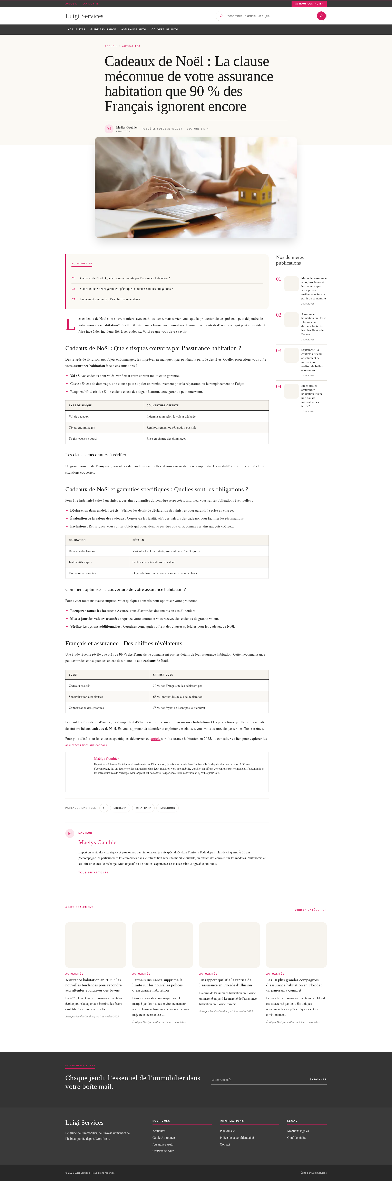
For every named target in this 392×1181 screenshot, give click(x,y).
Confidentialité (296, 1137)
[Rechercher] (321, 15)
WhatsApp (143, 808)
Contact (225, 1144)
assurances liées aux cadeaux (86, 744)
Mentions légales (298, 1131)
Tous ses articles (93, 872)
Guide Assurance (164, 1137)
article (155, 738)
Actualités (131, 46)
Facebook (167, 808)
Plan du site (90, 3)
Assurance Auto (163, 1144)
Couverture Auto (163, 1151)
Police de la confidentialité (237, 1137)
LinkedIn (120, 808)
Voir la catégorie (309, 909)
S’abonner (318, 1079)
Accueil (71, 3)
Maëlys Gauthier (98, 842)
